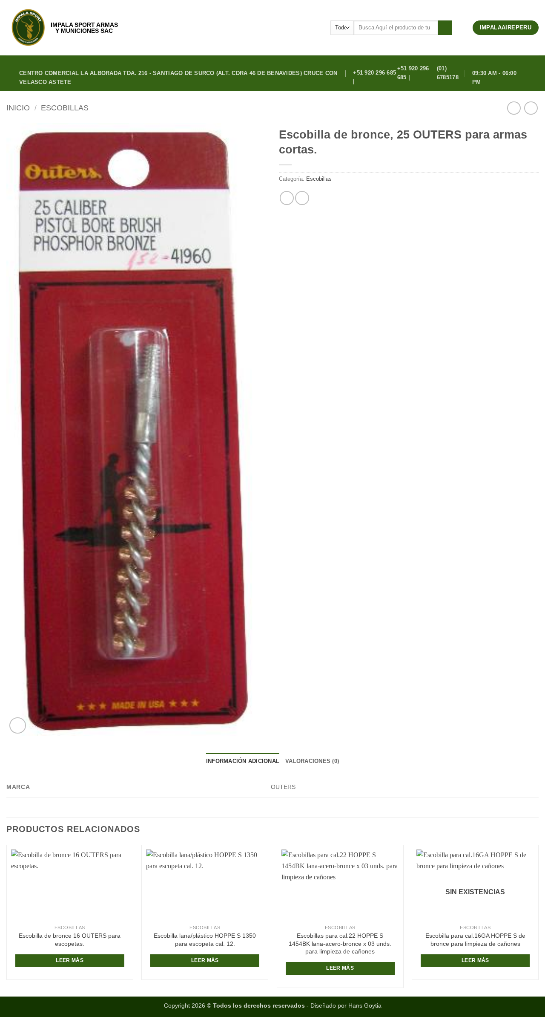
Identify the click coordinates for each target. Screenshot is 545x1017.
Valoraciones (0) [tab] (312, 761)
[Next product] (513, 108)
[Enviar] (445, 27)
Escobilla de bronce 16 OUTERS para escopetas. (69, 939)
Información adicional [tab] (242, 761)
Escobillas (65, 107)
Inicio (18, 107)
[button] (462, 27)
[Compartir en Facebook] (287, 198)
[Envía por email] (302, 198)
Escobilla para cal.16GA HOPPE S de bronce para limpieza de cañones (475, 939)
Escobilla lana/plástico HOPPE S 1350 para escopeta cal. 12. (205, 939)
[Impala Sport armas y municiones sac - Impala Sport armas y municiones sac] (28, 27)
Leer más (69, 960)
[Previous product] (530, 108)
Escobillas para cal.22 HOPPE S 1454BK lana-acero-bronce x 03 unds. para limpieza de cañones (340, 943)
